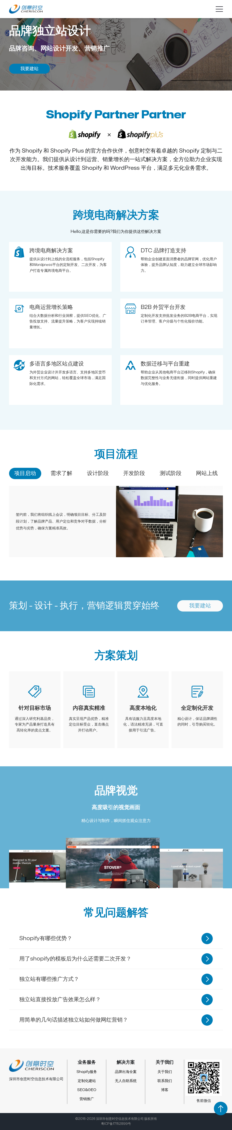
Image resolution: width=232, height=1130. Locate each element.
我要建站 (29, 68)
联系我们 (164, 1081)
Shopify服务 (87, 1072)
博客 (164, 1090)
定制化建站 (87, 1081)
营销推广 (87, 1099)
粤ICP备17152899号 (116, 1123)
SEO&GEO (86, 1090)
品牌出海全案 (126, 1072)
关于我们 (164, 1072)
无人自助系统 (126, 1081)
